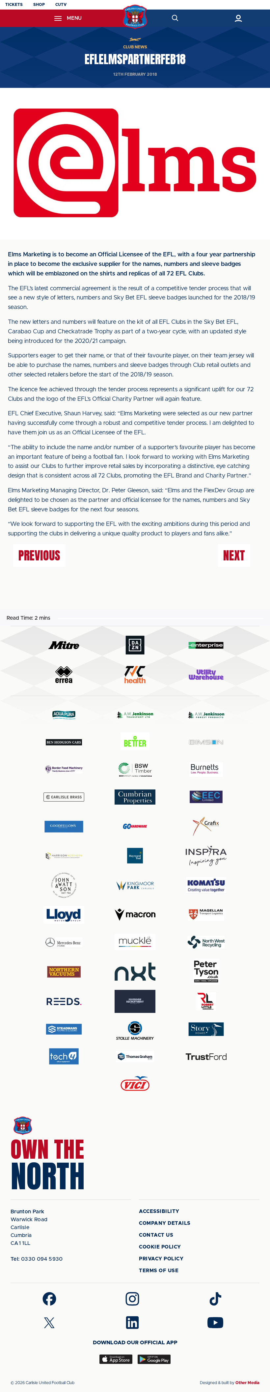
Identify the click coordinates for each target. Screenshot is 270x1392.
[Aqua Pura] (63, 715)
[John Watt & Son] (63, 885)
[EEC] (206, 797)
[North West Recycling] (206, 942)
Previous (39, 555)
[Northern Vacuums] (63, 972)
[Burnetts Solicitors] (206, 770)
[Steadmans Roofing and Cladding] (63, 1029)
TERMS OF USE (158, 1270)
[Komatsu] (206, 885)
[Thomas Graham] (135, 1056)
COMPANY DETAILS (165, 1223)
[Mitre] (63, 645)
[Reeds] (63, 1002)
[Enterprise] (206, 645)
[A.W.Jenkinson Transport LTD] (135, 715)
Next (234, 555)
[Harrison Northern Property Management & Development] (63, 856)
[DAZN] (135, 645)
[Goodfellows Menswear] (63, 826)
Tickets (14, 5)
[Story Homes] (206, 1029)
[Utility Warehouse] (206, 674)
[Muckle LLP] (135, 942)
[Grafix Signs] (206, 826)
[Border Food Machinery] (63, 770)
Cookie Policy (160, 1247)
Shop (39, 5)
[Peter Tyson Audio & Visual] (206, 971)
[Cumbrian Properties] (135, 797)
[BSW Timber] (135, 770)
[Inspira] (206, 856)
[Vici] (135, 1084)
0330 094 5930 (37, 1259)
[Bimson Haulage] (206, 742)
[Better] (135, 742)
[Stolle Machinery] (135, 1029)
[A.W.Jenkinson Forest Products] (206, 715)
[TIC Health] (135, 674)
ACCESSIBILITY (159, 1211)
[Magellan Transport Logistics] (206, 915)
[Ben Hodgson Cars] (63, 742)
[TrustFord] (206, 1056)
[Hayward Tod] (135, 856)
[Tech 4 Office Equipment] (63, 1056)
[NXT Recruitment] (135, 971)
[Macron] (135, 915)
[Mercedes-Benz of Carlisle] (63, 942)
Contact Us (156, 1235)
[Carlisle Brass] (63, 797)
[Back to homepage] (135, 17)
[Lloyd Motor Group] (63, 915)
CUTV (61, 5)
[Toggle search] (174, 18)
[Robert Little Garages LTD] (206, 1002)
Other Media (247, 1383)
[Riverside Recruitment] (135, 1001)
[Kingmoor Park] (135, 885)
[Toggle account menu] (238, 18)
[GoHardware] (135, 826)
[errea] (63, 675)
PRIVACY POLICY (161, 1258)
